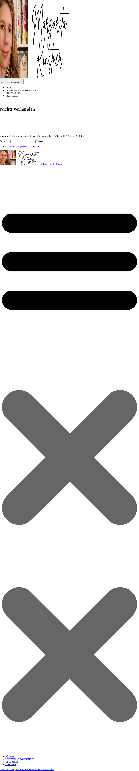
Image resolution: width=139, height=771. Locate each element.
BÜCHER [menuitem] (10, 756)
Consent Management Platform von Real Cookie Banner (27, 769)
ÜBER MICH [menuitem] (11, 762)
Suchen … (5, 141)
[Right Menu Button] (69, 751)
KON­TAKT (12, 96)
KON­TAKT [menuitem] (10, 764)
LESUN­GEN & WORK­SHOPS (21, 90)
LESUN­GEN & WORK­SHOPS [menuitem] (19, 759)
